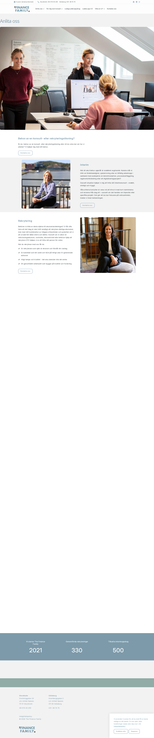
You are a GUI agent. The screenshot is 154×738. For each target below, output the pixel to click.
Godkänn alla (121, 731)
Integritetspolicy (25, 716)
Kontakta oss (25, 153)
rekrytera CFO (23, 240)
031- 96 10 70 (70, 2)
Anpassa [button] (134, 731)
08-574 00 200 (53, 2)
